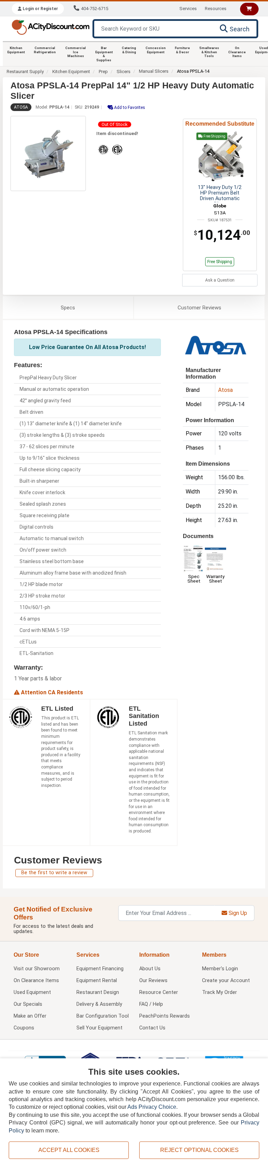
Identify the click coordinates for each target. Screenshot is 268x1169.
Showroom (37, 969)
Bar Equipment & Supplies (104, 54)
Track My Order (219, 992)
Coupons (24, 1028)
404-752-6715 (94, 8)
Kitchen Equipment (16, 50)
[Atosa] (215, 344)
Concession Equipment (156, 50)
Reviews (199, 308)
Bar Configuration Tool (102, 1016)
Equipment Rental (96, 981)
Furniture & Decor (182, 50)
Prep (103, 71)
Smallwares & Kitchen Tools (209, 52)
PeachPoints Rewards (164, 1016)
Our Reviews (153, 981)
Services (188, 8)
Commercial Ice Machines (75, 52)
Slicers (124, 71)
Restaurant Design (97, 992)
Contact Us (152, 1028)
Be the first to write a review (54, 873)
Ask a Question (219, 280)
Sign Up (237, 913)
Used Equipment (32, 992)
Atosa (21, 107)
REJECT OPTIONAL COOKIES (199, 1150)
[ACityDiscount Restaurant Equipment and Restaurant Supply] (50, 26)
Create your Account (226, 981)
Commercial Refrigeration (45, 50)
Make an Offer (30, 1016)
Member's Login (220, 969)
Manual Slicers (154, 71)
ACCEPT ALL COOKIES (68, 1150)
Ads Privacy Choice (151, 1107)
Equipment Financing (100, 969)
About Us (150, 969)
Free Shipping (219, 261)
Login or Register (40, 8)
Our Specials (28, 1004)
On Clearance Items (237, 52)
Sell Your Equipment (99, 1028)
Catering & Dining (129, 50)
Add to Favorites (129, 107)
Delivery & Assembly (99, 1004)
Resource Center (158, 992)
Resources (215, 8)
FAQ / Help (151, 1004)
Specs (68, 308)
